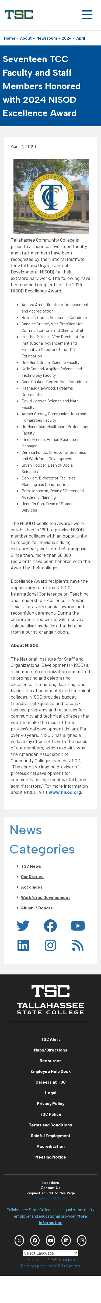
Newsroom (46, 37)
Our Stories (32, 876)
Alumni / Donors (37, 907)
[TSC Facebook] (35, 1240)
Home (9, 37)
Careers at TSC (51, 1081)
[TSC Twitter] (19, 1240)
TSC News (31, 865)
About (26, 37)
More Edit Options (64, 1265)
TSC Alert (50, 1039)
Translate (66, 1259)
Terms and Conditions (50, 1124)
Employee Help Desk (50, 1071)
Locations (50, 1183)
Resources (51, 1060)
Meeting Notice (50, 1156)
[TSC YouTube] (50, 1240)
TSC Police (50, 1114)
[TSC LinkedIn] (66, 1240)
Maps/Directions (50, 1049)
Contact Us (50, 1188)
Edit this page (33, 1265)
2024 (67, 37)
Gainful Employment (51, 1135)
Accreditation (51, 1146)
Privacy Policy (50, 1103)
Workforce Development (45, 897)
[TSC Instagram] (81, 1240)
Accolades (32, 886)
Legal (50, 1092)
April (80, 37)
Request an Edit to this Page (50, 1193)
